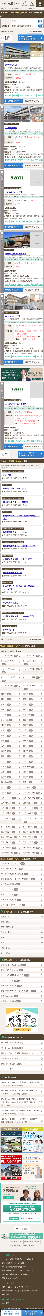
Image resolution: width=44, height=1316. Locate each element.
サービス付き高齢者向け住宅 (13, 188)
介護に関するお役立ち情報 (11, 1064)
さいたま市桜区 (31, 669)
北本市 (27, 761)
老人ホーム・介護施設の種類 (12, 1043)
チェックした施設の (27, 38)
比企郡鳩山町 (7, 818)
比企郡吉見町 (29, 813)
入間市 (5, 746)
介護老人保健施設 (7, 555)
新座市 (5, 756)
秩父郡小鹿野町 (30, 832)
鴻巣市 (27, 725)
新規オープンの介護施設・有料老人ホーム (17, 1053)
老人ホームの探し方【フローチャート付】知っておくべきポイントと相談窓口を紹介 (20, 1092)
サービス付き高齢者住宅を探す (14, 1267)
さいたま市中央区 (8, 670)
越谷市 (27, 735)
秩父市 (5, 704)
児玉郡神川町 (7, 842)
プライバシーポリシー (23, 1287)
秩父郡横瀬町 (7, 827)
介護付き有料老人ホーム (12, 61)
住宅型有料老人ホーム (11, 868)
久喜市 (5, 761)
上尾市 (27, 730)
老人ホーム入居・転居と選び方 (13, 1058)
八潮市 (5, 767)
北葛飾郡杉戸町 (9, 853)
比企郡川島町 (7, 813)
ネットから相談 (21, 1219)
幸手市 (27, 777)
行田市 (12, 70)
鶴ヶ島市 (6, 782)
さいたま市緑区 (9, 686)
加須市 (27, 709)
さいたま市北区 (31, 655)
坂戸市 (5, 777)
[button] (22, 21)
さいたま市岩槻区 (30, 687)
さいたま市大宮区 (8, 662)
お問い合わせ (7, 1287)
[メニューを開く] (40, 3)
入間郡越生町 (7, 803)
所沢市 (27, 704)
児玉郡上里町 (30, 842)
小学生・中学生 (28, 1245)
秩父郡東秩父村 (8, 837)
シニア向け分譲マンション (13, 905)
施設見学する (32, 101)
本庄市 (5, 715)
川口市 (6, 699)
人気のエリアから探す (26, 1270)
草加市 (5, 735)
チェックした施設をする (31, 1313)
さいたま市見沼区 (30, 662)
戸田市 (27, 741)
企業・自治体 (15, 1245)
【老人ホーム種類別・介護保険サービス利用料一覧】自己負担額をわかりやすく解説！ (20, 1120)
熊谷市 (27, 694)
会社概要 (5, 1303)
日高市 (27, 782)
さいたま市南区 (31, 677)
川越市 (5, 694)
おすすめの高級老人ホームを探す (15, 1274)
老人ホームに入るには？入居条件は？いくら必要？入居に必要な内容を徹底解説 (20, 1083)
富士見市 (28, 767)
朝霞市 (27, 746)
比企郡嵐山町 (7, 808)
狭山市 (27, 720)
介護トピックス (7, 1069)
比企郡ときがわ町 (30, 819)
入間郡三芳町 (8, 798)
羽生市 (5, 725)
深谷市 (5, 730)
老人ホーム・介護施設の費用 (12, 1048)
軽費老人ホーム (6, 599)
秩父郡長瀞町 (7, 832)
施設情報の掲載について (30, 1291)
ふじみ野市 (29, 787)
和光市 (27, 751)
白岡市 (5, 792)
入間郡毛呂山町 (31, 798)
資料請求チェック (2, 53)
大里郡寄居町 (8, 847)
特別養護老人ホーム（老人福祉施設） (13, 471)
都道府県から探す (9, 1270)
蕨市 (4, 741)
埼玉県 (8, 70)
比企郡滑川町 (29, 803)
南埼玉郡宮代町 (31, 847)
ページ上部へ (23, 1229)
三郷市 (5, 772)
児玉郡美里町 (29, 837)
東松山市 (28, 715)
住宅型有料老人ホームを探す (13, 1263)
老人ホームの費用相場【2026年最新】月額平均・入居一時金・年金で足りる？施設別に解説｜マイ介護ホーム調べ (20, 1102)
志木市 (5, 751)
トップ (6, 1241)
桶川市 (27, 756)
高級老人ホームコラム (10, 1278)
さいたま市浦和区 (8, 678)
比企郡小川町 (30, 808)
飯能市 (5, 709)
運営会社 (5, 1294)
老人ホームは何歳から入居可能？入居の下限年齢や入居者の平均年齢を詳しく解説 (20, 1112)
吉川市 (5, 787)
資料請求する (12, 101)
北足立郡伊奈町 (31, 792)
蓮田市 (27, 772)
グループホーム (9, 250)
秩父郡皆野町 (29, 827)
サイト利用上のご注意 (10, 1291)
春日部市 (6, 720)
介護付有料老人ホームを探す (20, 1259)
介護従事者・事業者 (32, 1241)
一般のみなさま (17, 1241)
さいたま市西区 (9, 655)
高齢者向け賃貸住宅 (10, 900)
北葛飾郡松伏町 (30, 853)
